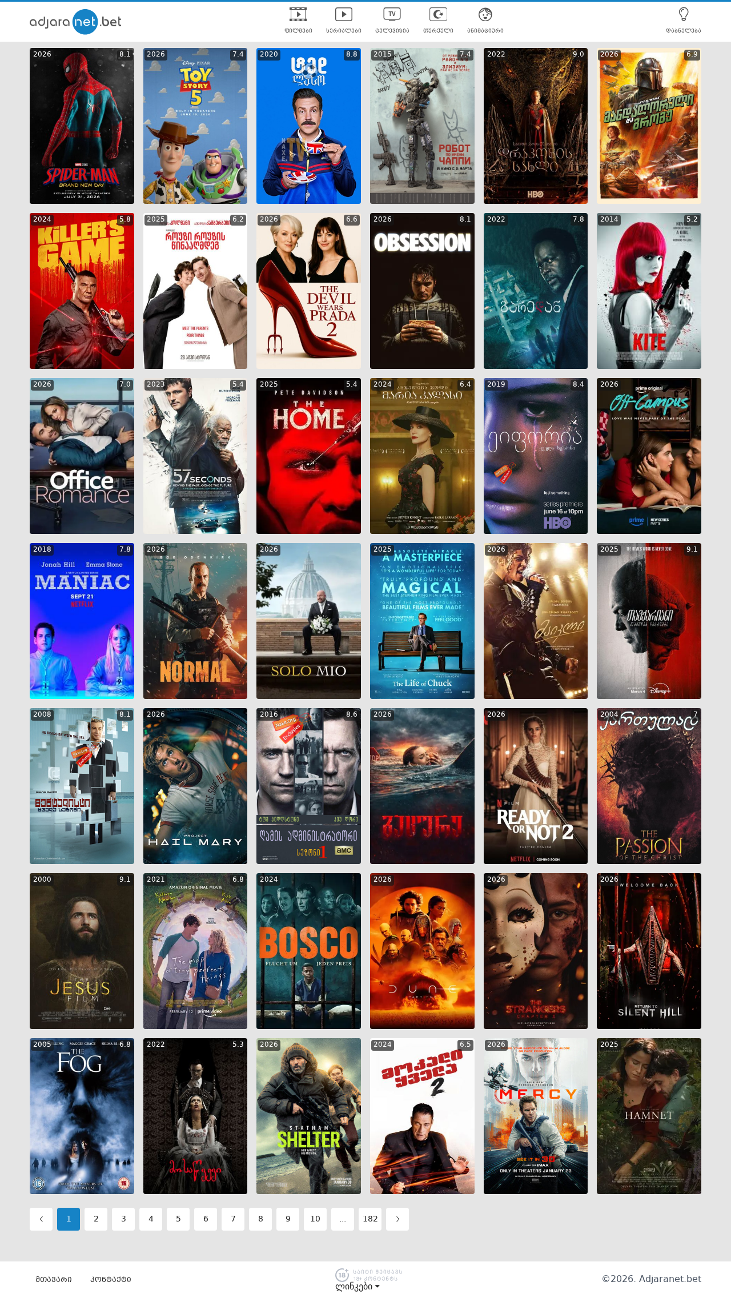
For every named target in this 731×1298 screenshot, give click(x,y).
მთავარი (53, 1280)
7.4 (238, 55)
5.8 (125, 220)
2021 (156, 880)
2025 (156, 220)
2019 (496, 385)
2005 (42, 1045)
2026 (42, 55)
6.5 (465, 1045)
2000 (42, 880)
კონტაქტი (110, 1280)
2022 (496, 55)
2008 (42, 715)
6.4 (465, 385)
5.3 (238, 1045)
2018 (42, 550)
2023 (156, 385)
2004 (609, 715)
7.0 (125, 385)
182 (370, 1219)
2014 (609, 220)
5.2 (692, 220)
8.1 (125, 55)
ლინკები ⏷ (357, 1286)
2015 (382, 55)
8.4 (578, 385)
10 (315, 1219)
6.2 (238, 220)
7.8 (578, 220)
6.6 (352, 220)
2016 (269, 715)
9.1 (692, 550)
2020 (269, 55)
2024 (42, 220)
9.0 (578, 55)
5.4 (238, 385)
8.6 (352, 715)
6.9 (692, 55)
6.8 (238, 880)
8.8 (352, 55)
